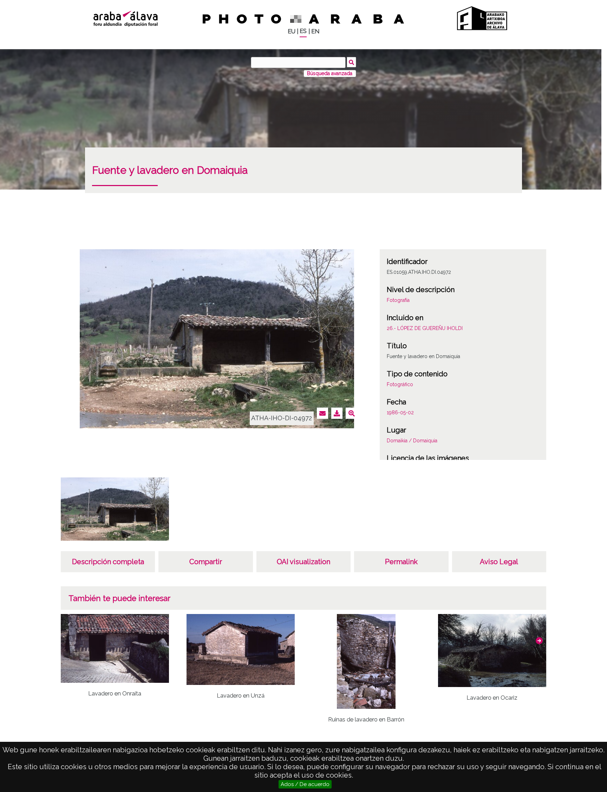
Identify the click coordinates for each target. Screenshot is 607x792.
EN (315, 31)
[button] (539, 640)
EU (291, 31)
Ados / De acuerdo (305, 784)
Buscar (351, 62)
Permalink (401, 561)
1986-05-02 (400, 412)
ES (303, 31)
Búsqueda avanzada (329, 73)
